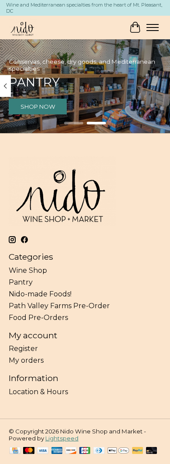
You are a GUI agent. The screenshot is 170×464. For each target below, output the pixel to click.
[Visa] (42, 451)
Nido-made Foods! (40, 294)
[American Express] (57, 451)
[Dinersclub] (99, 451)
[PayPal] (137, 451)
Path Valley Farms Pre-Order (59, 306)
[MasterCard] (28, 451)
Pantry (21, 282)
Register (23, 348)
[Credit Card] (15, 451)
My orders (26, 360)
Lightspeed (61, 438)
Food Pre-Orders (38, 317)
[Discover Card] (71, 451)
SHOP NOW (37, 106)
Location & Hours (38, 392)
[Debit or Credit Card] (151, 451)
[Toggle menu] (152, 27)
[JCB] (85, 451)
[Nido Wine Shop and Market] (23, 27)
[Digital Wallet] (118, 451)
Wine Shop (28, 270)
